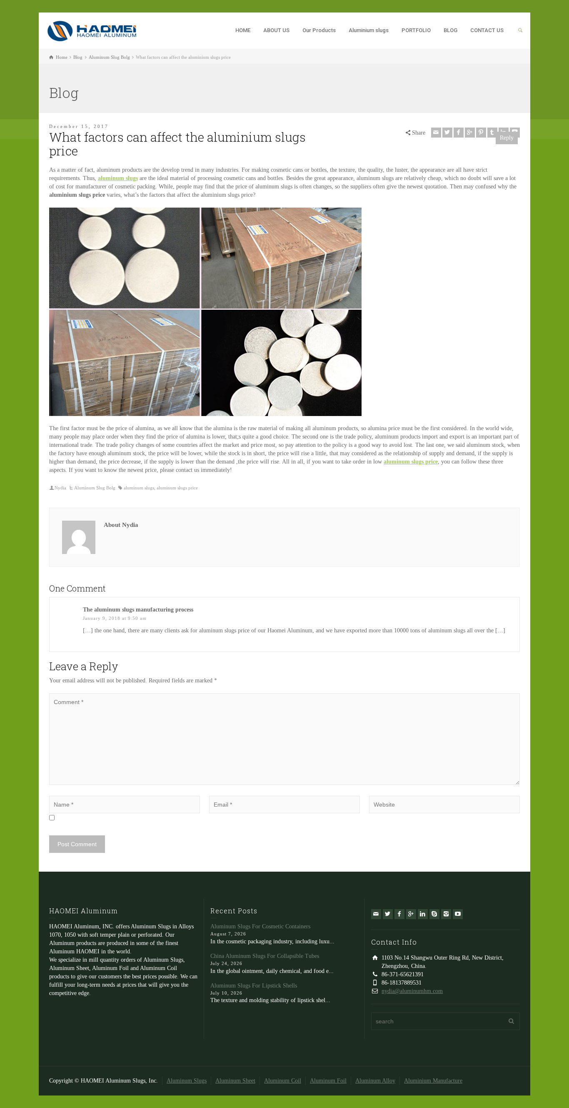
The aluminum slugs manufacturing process (138, 610)
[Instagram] (446, 914)
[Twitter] (447, 133)
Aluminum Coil (282, 1081)
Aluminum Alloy (375, 1081)
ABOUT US (276, 30)
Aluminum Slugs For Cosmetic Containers (260, 926)
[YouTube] (458, 914)
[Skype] (434, 914)
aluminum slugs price (177, 487)
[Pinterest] (481, 133)
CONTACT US (487, 30)
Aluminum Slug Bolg (94, 487)
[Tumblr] (492, 133)
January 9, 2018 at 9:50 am (115, 618)
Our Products (319, 30)
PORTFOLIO (416, 30)
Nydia (60, 487)
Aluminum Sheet (235, 1081)
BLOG (450, 30)
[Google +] (470, 133)
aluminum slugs (139, 487)
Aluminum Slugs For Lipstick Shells (253, 986)
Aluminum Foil (328, 1081)
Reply (507, 138)
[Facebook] (459, 133)
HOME (242, 30)
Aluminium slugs (369, 30)
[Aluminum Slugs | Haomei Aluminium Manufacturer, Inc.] (91, 30)
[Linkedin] (423, 914)
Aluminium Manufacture (433, 1081)
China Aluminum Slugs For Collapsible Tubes (264, 956)
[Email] (436, 133)
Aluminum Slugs (187, 1081)
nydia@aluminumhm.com (412, 991)
